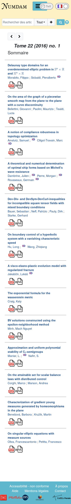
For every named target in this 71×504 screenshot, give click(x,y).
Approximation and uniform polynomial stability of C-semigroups (34, 350)
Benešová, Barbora (20, 414)
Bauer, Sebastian (18, 211)
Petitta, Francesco (50, 442)
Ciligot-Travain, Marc (50, 140)
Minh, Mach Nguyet (20, 328)
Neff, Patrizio (39, 211)
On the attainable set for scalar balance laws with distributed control (34, 377)
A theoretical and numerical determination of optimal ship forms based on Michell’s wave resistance (36, 167)
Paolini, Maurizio (43, 109)
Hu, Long (13, 247)
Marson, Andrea (38, 383)
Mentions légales (37, 491)
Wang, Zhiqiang (37, 247)
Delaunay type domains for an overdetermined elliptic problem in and (36, 69)
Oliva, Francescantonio (22, 442)
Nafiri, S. (33, 356)
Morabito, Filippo (18, 77)
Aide (15, 491)
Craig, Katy (14, 301)
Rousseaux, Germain (21, 180)
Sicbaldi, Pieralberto (43, 77)
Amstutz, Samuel (18, 140)
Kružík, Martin (42, 414)
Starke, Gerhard (18, 215)
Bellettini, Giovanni (19, 109)
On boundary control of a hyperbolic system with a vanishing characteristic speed (34, 238)
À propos (61, 486)
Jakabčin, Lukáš (18, 274)
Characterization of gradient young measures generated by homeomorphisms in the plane (36, 406)
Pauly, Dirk (56, 211)
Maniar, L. (14, 356)
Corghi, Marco (16, 383)
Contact (60, 491)
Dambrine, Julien (18, 176)
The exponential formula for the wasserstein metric (29, 295)
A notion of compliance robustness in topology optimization (33, 134)
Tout (39, 22)
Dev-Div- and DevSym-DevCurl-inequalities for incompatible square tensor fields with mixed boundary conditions (36, 203)
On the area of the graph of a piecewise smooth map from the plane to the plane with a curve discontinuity (35, 101)
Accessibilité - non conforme (29, 486)
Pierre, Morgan (46, 176)
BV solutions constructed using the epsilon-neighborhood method (32, 322)
